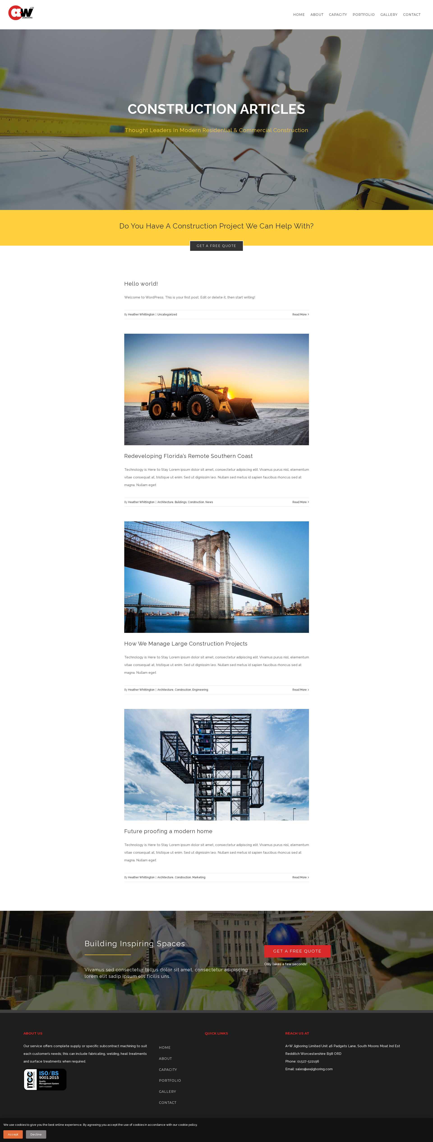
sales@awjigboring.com (314, 1069)
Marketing (198, 877)
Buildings (181, 502)
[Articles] (216, 119)
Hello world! (141, 283)
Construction (196, 502)
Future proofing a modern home (168, 831)
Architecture (165, 502)
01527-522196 (308, 1061)
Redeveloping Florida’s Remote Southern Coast (188, 456)
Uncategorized (167, 314)
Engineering (200, 689)
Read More (300, 314)
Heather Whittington (141, 314)
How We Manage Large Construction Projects (186, 643)
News (209, 502)
